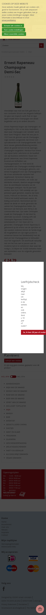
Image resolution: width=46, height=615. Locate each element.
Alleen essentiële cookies (14, 34)
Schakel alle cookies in (13, 26)
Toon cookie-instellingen (13, 30)
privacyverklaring (9, 20)
